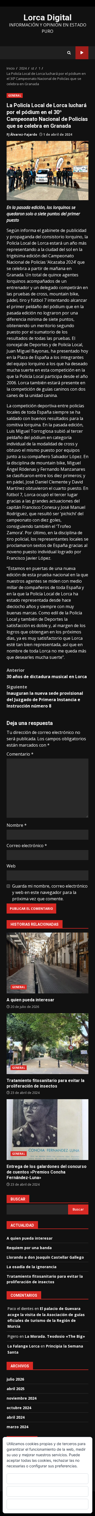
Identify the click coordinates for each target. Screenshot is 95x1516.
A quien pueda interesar (47, 963)
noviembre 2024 (21, 1398)
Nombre (17, 825)
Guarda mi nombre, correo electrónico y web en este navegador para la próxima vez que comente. (50, 892)
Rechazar (47, 1491)
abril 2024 (16, 1417)
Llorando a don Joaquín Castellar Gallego (45, 1257)
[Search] (69, 53)
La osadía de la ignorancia (31, 1266)
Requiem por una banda (29, 1247)
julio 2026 (15, 1379)
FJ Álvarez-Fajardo (22, 134)
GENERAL (14, 95)
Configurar (47, 1504)
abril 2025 (16, 1388)
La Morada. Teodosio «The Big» (55, 1336)
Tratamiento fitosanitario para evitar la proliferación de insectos (47, 1043)
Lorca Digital (47, 17)
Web (11, 866)
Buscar (18, 1199)
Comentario (20, 754)
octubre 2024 (19, 1407)
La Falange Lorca (23, 1346)
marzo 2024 (17, 1426)
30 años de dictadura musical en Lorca (47, 673)
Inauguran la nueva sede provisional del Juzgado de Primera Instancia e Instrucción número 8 (45, 696)
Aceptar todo (47, 1478)
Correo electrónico (27, 845)
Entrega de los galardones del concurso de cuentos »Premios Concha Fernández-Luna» (47, 1129)
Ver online (81, 52)
